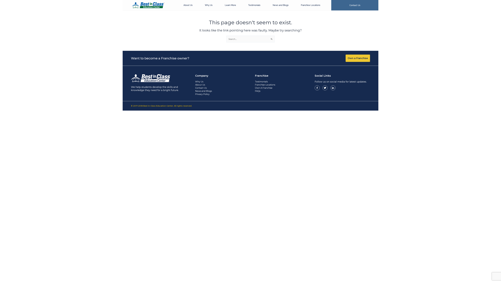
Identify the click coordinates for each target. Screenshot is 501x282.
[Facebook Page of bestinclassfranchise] (317, 87)
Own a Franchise (358, 58)
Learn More (230, 5)
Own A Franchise (263, 88)
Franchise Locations (310, 5)
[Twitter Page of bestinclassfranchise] (325, 87)
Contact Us (201, 88)
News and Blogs (281, 5)
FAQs (257, 91)
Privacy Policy (202, 94)
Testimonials (254, 5)
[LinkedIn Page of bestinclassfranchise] (332, 87)
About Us (188, 5)
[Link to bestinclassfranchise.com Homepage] (148, 5)
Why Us (209, 5)
